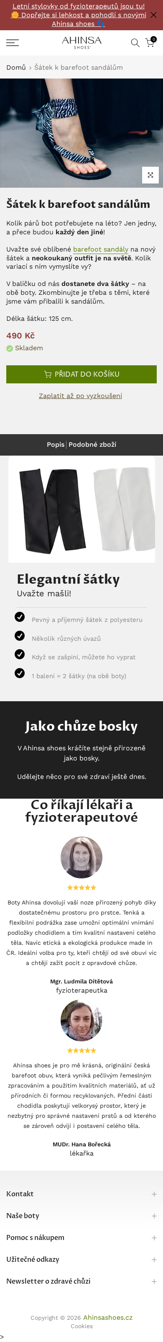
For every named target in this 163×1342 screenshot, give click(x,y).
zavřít (153, 15)
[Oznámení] (78, 15)
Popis (55, 444)
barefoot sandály (100, 249)
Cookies (82, 1326)
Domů (16, 67)
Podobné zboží (92, 444)
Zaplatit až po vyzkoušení (80, 396)
